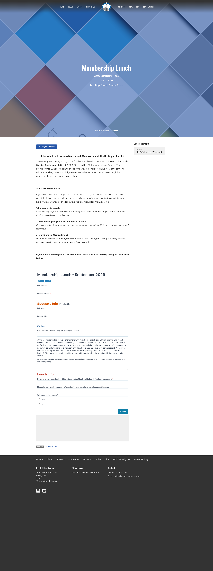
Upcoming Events (141, 143)
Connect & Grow (51, 446)
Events (79, 6)
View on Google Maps (46, 481)
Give (131, 6)
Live (138, 6)
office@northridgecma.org (127, 476)
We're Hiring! (141, 459)
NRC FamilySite (149, 6)
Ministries (90, 6)
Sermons (121, 6)
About (70, 6)
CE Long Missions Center (101, 165)
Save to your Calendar (46, 146)
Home (62, 6)
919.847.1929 (121, 472)
